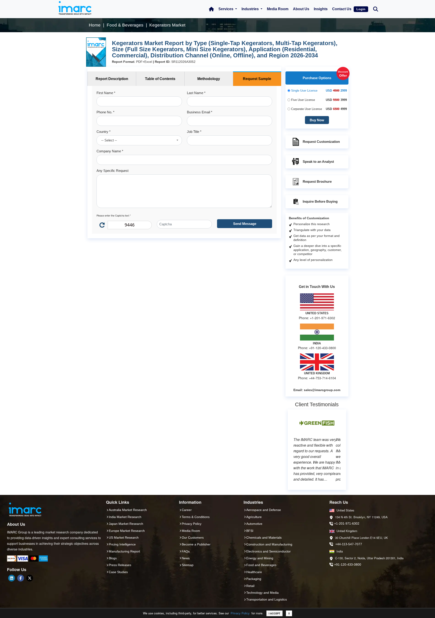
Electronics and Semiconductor (268, 551)
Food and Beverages (261, 565)
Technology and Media (262, 592)
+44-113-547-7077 (348, 544)
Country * (104, 132)
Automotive (254, 524)
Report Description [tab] (112, 79)
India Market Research (125, 517)
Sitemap (187, 565)
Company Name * (110, 151)
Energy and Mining (259, 558)
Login (360, 9)
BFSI (249, 531)
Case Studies (118, 572)
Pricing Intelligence (122, 544)
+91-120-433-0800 (347, 564)
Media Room (277, 9)
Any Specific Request (112, 171)
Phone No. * (105, 112)
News (186, 558)
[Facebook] (20, 578)
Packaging (253, 579)
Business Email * (199, 112)
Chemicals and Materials (264, 537)
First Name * (106, 93)
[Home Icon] (211, 9)
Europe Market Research (127, 531)
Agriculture (254, 517)
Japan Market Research (126, 524)
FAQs (186, 551)
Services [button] (226, 9)
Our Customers (193, 537)
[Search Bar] (375, 9)
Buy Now (317, 120)
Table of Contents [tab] (160, 79)
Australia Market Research (128, 510)
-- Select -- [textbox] (109, 140)
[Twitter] (29, 578)
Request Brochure (317, 181)
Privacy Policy (240, 613)
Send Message (244, 224)
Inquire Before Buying (320, 201)
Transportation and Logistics (266, 599)
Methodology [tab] (208, 79)
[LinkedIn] (11, 578)
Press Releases (120, 565)
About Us (301, 9)
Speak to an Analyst (318, 161)
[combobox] (139, 140)
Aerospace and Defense (263, 510)
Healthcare (254, 572)
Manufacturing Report (124, 551)
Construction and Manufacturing (269, 544)
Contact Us (341, 9)
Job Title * (194, 132)
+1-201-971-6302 (346, 523)
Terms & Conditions (196, 517)
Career (187, 510)
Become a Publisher (196, 544)
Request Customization (321, 142)
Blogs (113, 558)
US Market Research (124, 537)
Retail (250, 586)
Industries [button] (251, 9)
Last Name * (196, 93)
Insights (321, 9)
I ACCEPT (274, 613)
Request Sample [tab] (257, 79)
